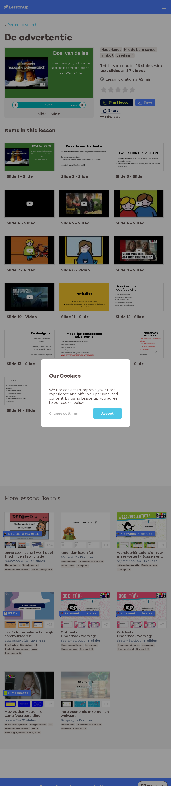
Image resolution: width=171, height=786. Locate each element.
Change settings (63, 413)
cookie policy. (72, 402)
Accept (107, 414)
